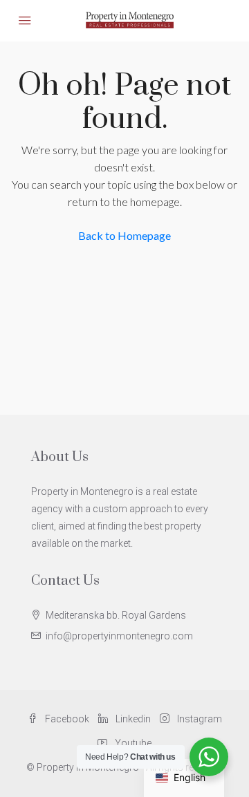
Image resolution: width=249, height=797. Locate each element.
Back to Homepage (124, 235)
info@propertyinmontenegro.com (119, 635)
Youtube (132, 743)
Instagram (198, 718)
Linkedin (132, 718)
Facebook (66, 718)
